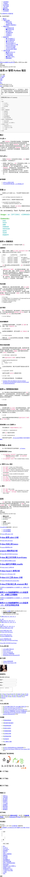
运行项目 (6, 114)
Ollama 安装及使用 (8, 661)
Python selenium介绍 (8, 652)
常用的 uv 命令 (5, 124)
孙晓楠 (9, 731)
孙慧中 (9, 728)
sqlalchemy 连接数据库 (8, 653)
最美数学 (5, 809)
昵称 (1, 679)
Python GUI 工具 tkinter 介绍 (11, 577)
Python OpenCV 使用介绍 (10, 571)
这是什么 (5, 795)
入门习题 (5, 803)
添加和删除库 (7, 116)
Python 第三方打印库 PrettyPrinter (13, 557)
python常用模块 (7, 531)
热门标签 (5, 798)
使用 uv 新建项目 (6, 109)
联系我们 (5, 800)
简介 (3, 101)
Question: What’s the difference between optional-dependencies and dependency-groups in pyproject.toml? (16, 381)
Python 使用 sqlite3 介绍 (9, 537)
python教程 (5, 62)
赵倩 (7, 739)
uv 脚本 (5, 129)
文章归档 (5, 797)
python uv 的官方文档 (8, 182)
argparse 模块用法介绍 (9, 551)
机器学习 (5, 801)
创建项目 (6, 111)
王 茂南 (8, 611)
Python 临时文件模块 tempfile (11, 564)
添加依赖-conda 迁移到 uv (9, 122)
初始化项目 (6, 121)
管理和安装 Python (8, 125)
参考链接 (6, 106)
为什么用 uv (6, 104)
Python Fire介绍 (7, 650)
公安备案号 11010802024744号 (9, 827)
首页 (1, 62)
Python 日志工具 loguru (9, 544)
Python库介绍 (11, 62)
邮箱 (1, 682)
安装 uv (3, 108)
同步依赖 (6, 113)
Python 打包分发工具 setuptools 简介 (14, 584)
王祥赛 (9, 733)
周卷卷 (9, 720)
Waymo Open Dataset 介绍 (9, 662)
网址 (1, 685)
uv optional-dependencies (9, 383)
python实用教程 (7, 529)
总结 (3, 130)
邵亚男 (9, 725)
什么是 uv (6, 103)
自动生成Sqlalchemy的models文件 (11, 655)
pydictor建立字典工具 (8, 649)
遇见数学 (11, 723)
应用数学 (5, 804)
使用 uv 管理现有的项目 (7, 119)
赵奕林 (9, 736)
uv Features (22, 448)
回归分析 (5, 808)
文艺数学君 (10, 13)
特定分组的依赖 (7, 117)
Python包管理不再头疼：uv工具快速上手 (13, 183)
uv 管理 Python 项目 (8, 127)
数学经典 (5, 806)
